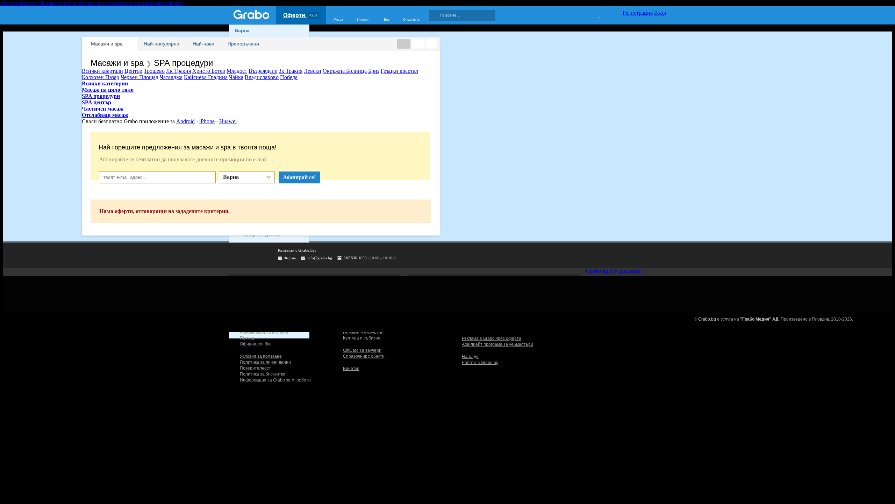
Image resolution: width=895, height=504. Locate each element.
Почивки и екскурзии (363, 332)
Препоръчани (243, 44)
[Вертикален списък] (418, 44)
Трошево (154, 71)
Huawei (228, 121)
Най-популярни (161, 44)
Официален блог (256, 344)
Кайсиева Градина (206, 77)
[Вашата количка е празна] (595, 14)
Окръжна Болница (345, 71)
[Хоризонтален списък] (403, 44)
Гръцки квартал (399, 71)
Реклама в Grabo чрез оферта (491, 338)
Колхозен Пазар (100, 77)
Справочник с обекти (364, 356)
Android (185, 121)
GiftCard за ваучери (362, 350)
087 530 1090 (355, 258)
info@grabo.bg (319, 258)
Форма (290, 258)
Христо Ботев (208, 71)
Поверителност (255, 368)
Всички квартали (102, 71)
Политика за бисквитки (262, 374)
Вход (660, 13)
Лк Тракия (178, 71)
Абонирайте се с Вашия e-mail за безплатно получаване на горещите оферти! (92, 3)
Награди (470, 356)
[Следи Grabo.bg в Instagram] (632, 255)
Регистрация (638, 13)
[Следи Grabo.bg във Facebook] (661, 255)
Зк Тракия (290, 71)
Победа (289, 77)
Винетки (351, 368)
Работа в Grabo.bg (480, 362)
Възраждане (263, 71)
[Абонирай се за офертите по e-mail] (618, 255)
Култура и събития (361, 338)
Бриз (373, 71)
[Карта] (431, 44)
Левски (312, 71)
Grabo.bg (707, 319)
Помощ (247, 338)
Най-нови (203, 44)
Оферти (300, 15)
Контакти (249, 332)
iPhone (207, 121)
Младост (237, 71)
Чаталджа (171, 77)
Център (133, 71)
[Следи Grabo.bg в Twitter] (646, 255)
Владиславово (262, 77)
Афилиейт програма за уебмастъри (497, 344)
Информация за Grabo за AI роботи (275, 380)
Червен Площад (139, 77)
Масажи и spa (107, 44)
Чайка (236, 77)
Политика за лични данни (265, 362)
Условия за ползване (261, 356)
